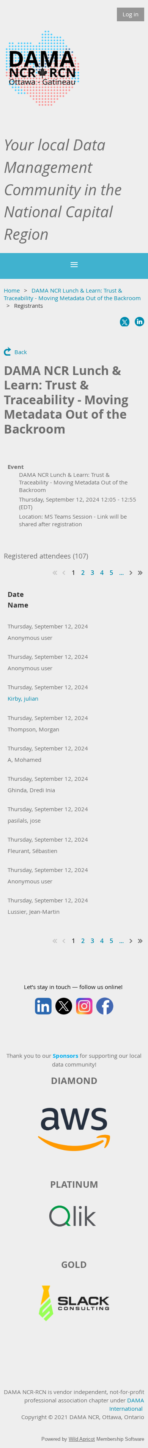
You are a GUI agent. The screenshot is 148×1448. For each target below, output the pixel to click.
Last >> (140, 572)
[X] (124, 321)
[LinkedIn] (139, 321)
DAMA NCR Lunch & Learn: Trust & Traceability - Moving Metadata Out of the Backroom (72, 294)
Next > (131, 572)
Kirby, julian (23, 698)
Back (20, 352)
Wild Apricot (82, 1439)
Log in (131, 14)
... (121, 572)
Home (12, 290)
